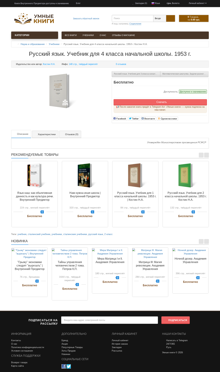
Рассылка (117, 350)
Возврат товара (19, 362)
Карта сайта (17, 366)
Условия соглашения (22, 350)
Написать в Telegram (177, 340)
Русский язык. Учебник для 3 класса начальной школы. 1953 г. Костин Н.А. (137, 74)
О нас (103, 35)
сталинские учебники (75, 234)
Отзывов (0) (71, 134)
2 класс (108, 234)
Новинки (66, 354)
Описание (22, 134)
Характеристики (47, 134)
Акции (65, 344)
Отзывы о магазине (123, 35)
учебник (22, 234)
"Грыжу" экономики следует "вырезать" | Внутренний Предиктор (30, 265)
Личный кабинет (120, 340)
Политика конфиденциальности (27, 347)
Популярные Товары (72, 347)
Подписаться (177, 320)
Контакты (16, 340)
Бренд (65, 340)
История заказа (120, 344)
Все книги (71, 35)
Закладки (117, 347)
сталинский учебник (39, 234)
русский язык (95, 234)
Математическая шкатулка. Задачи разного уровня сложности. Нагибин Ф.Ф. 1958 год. (185, 74)
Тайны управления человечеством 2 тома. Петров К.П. (69, 265)
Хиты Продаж (69, 350)
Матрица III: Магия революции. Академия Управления (150, 265)
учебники (57, 234)
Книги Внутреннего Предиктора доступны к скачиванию (41, 3)
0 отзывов (121, 64)
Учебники (88, 35)
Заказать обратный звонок (86, 18)
